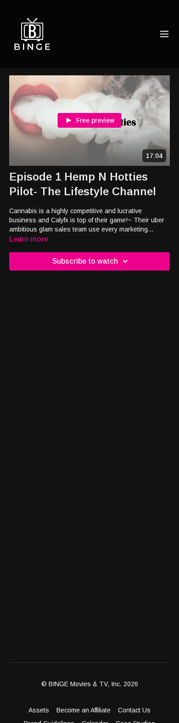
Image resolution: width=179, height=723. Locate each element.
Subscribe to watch (85, 261)
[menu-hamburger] (164, 34)
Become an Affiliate (83, 710)
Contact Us (134, 710)
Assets (38, 710)
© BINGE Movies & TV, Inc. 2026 (89, 684)
